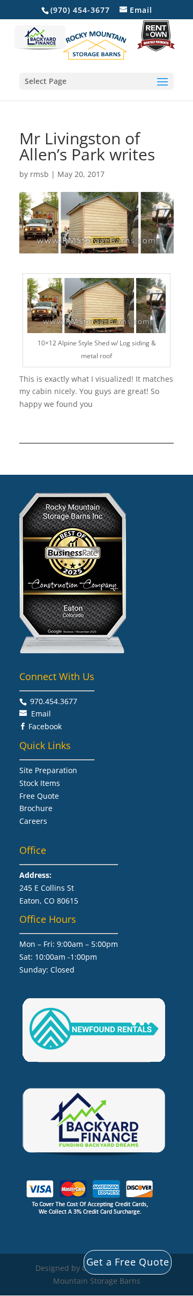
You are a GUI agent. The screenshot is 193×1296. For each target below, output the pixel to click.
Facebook (45, 726)
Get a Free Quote (127, 1261)
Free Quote (39, 796)
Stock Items (39, 783)
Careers (33, 821)
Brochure (36, 808)
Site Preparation (48, 770)
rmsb (39, 174)
